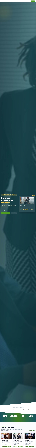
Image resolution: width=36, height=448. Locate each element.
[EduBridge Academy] (2, 1)
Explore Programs (5, 212)
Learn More (8, 446)
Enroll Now (13, 212)
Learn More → (32, 209)
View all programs (31, 430)
